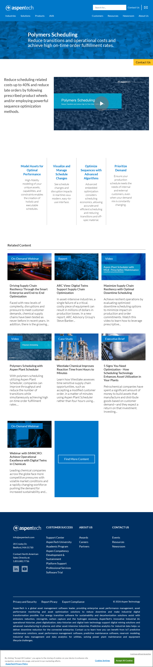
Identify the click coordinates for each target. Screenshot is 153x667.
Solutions (25, 15)
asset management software (53, 608)
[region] (76, 658)
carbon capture (57, 618)
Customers (97, 15)
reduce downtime (96, 611)
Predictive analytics (100, 626)
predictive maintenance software (100, 633)
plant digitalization (46, 622)
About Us (144, 15)
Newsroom (128, 15)
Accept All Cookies (124, 660)
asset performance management (116, 608)
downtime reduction (31, 629)
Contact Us (133, 7)
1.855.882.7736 (21, 561)
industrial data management (28, 636)
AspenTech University (59, 542)
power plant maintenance (107, 636)
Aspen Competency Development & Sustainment (57, 555)
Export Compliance (73, 601)
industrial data (122, 626)
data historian (64, 622)
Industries (10, 15)
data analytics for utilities (67, 636)
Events (116, 537)
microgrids (41, 618)
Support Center (55, 537)
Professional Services (58, 567)
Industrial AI (133, 618)
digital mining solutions (123, 622)
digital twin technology (89, 622)
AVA (51, 15)
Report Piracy (49, 601)
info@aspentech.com (23, 537)
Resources (113, 15)
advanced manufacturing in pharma (31, 626)
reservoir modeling (129, 633)
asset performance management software (60, 633)
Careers (83, 542)
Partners (84, 546)
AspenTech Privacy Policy (17, 664)
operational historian (24, 622)
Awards (83, 537)
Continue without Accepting (140, 654)
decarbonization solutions (113, 615)
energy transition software (59, 615)
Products (40, 15)
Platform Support (56, 563)
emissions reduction (24, 618)
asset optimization (58, 611)
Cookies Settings (102, 660)
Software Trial (54, 572)
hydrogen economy (87, 618)
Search (123, 7)
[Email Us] (146, 7)
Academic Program (57, 546)
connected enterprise (62, 629)
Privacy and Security (25, 601)
